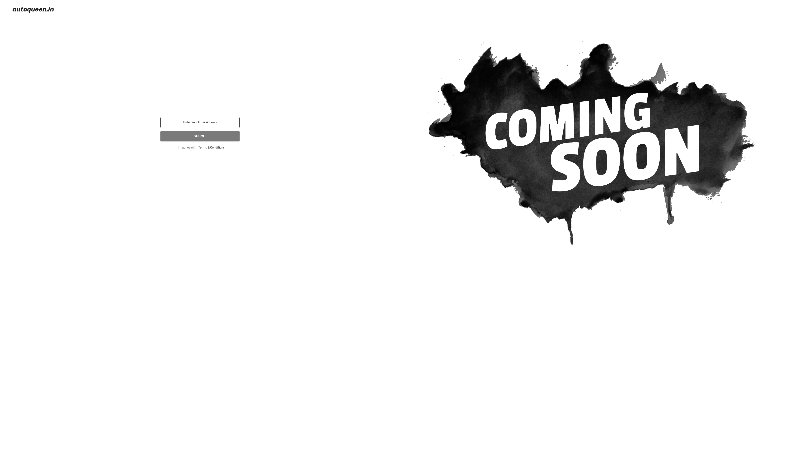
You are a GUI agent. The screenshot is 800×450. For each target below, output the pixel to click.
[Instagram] (194, 161)
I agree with (189, 147)
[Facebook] (182, 161)
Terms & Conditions (211, 147)
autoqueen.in (33, 9)
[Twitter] (217, 161)
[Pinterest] (205, 161)
